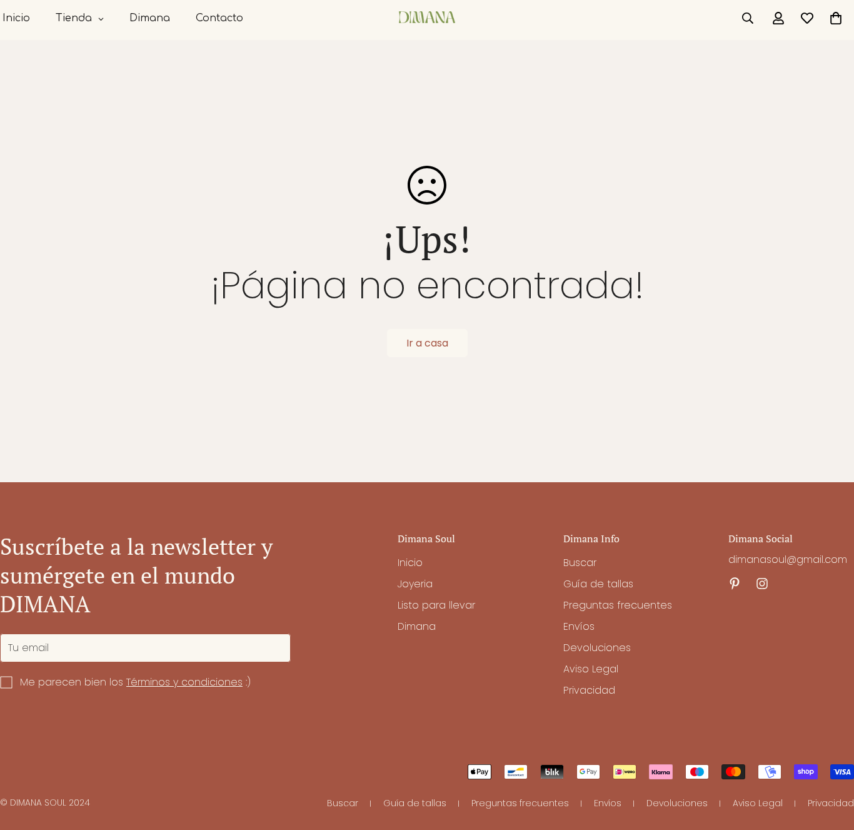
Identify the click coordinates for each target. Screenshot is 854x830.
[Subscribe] (277, 648)
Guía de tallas (598, 584)
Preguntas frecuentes (617, 605)
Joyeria (415, 584)
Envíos (579, 626)
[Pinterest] (734, 583)
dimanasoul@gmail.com (787, 559)
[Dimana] (427, 18)
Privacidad (589, 690)
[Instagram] (762, 583)
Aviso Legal (590, 669)
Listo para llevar (436, 605)
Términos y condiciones (184, 682)
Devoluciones (597, 647)
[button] (835, 18)
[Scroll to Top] (829, 761)
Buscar (579, 562)
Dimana (417, 626)
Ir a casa (427, 343)
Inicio (410, 562)
